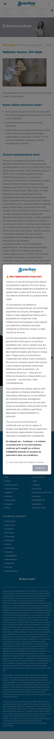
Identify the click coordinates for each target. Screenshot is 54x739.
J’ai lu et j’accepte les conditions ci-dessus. (26, 462)
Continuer (40, 468)
